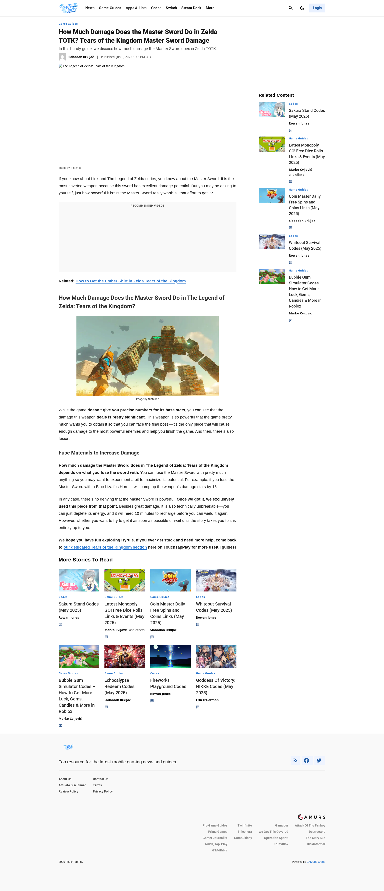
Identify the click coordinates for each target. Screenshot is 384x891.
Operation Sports (276, 838)
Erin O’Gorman (207, 700)
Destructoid (317, 831)
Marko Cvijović (115, 630)
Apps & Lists (136, 8)
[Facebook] (307, 760)
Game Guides (110, 8)
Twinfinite (245, 825)
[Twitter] (320, 760)
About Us (65, 779)
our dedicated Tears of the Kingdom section (105, 547)
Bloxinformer (316, 844)
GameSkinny (243, 838)
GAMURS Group (316, 861)
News (89, 8)
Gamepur (281, 825)
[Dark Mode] (302, 8)
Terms (97, 785)
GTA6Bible (219, 850)
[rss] (295, 760)
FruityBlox (281, 844)
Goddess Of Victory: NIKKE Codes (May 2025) (215, 686)
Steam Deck (191, 8)
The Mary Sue (315, 838)
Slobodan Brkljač (163, 630)
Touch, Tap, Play (215, 844)
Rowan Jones (69, 617)
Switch (171, 8)
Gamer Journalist (215, 838)
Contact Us (100, 779)
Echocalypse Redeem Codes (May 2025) (119, 686)
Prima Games (217, 831)
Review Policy (68, 791)
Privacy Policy (103, 791)
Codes (156, 8)
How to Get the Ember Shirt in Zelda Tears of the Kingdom (131, 281)
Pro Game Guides (215, 825)
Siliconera (245, 831)
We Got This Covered (273, 831)
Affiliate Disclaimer (72, 785)
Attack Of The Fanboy (310, 825)
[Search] (290, 8)
